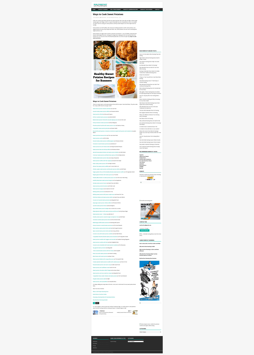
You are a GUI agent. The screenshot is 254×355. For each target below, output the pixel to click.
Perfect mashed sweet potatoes (100, 117)
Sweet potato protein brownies (100, 186)
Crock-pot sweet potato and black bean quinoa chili (105, 155)
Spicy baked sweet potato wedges (101, 208)
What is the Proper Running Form (100, 291)
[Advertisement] (139, 5)
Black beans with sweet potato (100, 256)
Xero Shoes (142, 162)
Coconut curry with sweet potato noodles (102, 233)
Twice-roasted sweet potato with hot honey (103, 250)
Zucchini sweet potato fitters (99, 205)
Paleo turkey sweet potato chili (100, 163)
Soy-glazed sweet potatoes (99, 247)
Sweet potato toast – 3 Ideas (99, 214)
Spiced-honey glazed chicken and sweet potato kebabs (105, 152)
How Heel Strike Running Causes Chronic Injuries (150, 142)
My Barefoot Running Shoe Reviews (148, 258)
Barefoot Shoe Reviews (146, 9)
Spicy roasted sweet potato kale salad (102, 231)
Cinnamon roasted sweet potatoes (101, 143)
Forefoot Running (103, 9)
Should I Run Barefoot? (144, 74)
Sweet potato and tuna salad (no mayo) (102, 273)
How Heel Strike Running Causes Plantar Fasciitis (150, 140)
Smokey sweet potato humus (100, 183)
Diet (97, 303)
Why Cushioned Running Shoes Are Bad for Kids (150, 120)
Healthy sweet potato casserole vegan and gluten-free (105, 217)
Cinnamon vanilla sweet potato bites (101, 219)
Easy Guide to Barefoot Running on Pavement (149, 144)
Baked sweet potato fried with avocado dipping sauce (105, 119)
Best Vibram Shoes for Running (146, 118)
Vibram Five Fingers (144, 156)
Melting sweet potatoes (98, 191)
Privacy (94, 345)
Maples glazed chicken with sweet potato (102, 174)
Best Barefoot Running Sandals (100, 300)
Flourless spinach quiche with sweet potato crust (104, 125)
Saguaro (141, 154)
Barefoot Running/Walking (130, 9)
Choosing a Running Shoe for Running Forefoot (104, 297)
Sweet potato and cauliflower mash (101, 267)
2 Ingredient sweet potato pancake (101, 128)
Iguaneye (142, 163)
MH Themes (111, 352)
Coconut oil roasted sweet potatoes (101, 200)
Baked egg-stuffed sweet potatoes (101, 222)
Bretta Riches (103, 17)
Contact (157, 9)
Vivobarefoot (143, 157)
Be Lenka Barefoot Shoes (146, 160)
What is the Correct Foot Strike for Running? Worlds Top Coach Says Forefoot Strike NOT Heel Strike (150, 132)
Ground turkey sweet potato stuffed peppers (103, 141)
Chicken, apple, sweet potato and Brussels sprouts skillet (106, 169)
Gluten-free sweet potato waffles (100, 166)
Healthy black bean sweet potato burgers (102, 180)
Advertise (95, 347)
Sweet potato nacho (97, 138)
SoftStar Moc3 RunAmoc (145, 159)
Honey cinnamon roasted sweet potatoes (102, 225)
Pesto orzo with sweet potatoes (100, 253)
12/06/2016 (97, 17)
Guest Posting (113, 341)
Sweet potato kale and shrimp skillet (101, 149)
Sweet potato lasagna (98, 188)
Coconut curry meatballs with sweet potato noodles (105, 245)
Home (94, 9)
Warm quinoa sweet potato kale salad (102, 228)
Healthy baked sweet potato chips (101, 157)
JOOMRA (141, 166)
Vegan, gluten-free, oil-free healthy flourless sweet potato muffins (108, 172)
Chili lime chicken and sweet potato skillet (103, 197)
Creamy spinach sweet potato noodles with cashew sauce (106, 261)
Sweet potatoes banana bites (100, 135)
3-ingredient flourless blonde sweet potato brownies (105, 236)
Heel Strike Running (115, 9)
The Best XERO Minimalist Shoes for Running (149, 110)
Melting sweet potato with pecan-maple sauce (104, 194)
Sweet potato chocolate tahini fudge (101, 270)
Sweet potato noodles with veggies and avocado (104, 239)
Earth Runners (143, 165)
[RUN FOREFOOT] (101, 7)
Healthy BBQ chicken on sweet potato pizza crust (104, 177)
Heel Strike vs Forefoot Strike (99, 294)
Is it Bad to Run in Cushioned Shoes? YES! (148, 126)
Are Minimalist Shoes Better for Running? (148, 65)
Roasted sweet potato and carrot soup (102, 264)
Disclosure (95, 341)
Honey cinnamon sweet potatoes (100, 122)
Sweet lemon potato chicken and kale (101, 108)
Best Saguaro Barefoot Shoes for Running (149, 112)
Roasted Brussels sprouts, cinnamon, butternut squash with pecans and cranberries (112, 131)
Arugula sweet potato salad (99, 278)
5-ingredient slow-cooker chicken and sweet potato (105, 276)
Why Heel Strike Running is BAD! (147, 246)
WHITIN (141, 168)
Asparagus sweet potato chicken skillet (102, 202)
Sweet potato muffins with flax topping (102, 160)
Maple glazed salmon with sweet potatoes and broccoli (106, 211)
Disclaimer (95, 343)
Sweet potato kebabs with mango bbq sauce (103, 259)
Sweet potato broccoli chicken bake (101, 146)
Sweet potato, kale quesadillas (100, 281)
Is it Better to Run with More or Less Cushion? (149, 128)
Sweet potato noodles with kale (100, 242)
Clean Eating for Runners (113, 17)
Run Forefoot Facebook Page (114, 306)
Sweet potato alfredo (98, 114)
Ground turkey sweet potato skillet (101, 111)
